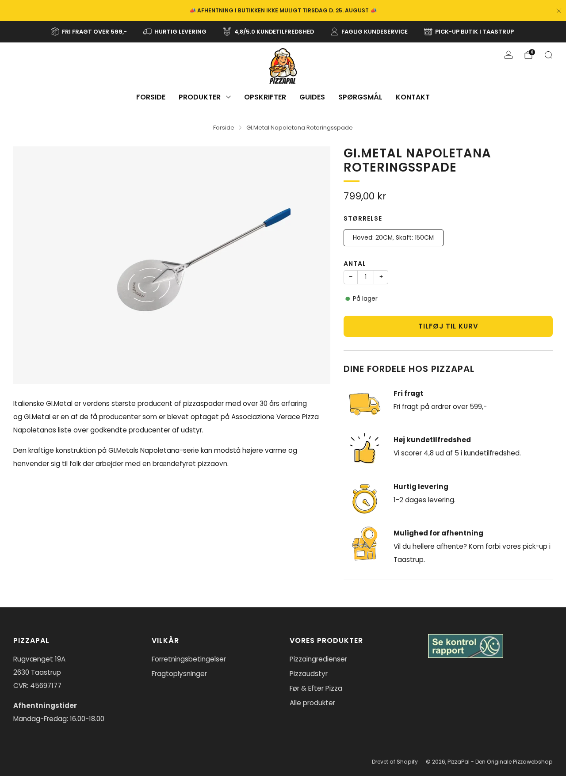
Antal (355, 263)
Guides (312, 97)
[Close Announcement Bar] (559, 10)
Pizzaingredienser (318, 659)
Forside (150, 97)
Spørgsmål (360, 97)
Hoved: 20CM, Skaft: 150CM (393, 237)
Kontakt (413, 97)
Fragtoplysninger (179, 673)
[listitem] (283, 10)
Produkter (200, 97)
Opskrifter (265, 97)
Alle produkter (312, 702)
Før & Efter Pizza (316, 688)
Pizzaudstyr (309, 673)
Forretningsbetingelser (189, 659)
